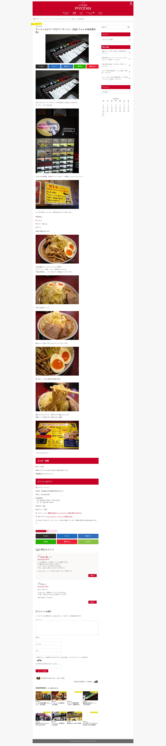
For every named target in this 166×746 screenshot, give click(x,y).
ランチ (81, 13)
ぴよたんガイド (82, 741)
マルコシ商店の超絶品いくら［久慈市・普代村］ (115, 71)
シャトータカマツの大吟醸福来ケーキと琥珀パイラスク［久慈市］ (115, 78)
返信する (92, 575)
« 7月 (102, 115)
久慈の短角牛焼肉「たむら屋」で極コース (114, 65)
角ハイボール (66, 13)
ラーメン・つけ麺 (90, 13)
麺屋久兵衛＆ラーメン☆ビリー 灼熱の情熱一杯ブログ (65, 513)
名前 (38, 637)
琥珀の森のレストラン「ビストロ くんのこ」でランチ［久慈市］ (115, 58)
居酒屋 (74, 13)
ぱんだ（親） (45, 557)
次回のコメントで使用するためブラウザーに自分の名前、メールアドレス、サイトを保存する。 (63, 657)
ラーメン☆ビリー (53, 531)
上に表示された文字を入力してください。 (47, 663)
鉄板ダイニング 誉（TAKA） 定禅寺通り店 (114, 52)
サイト (37, 650)
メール (38, 644)
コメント (39, 619)
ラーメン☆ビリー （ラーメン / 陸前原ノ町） (59, 516)
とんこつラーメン (41, 531)
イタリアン (100, 13)
